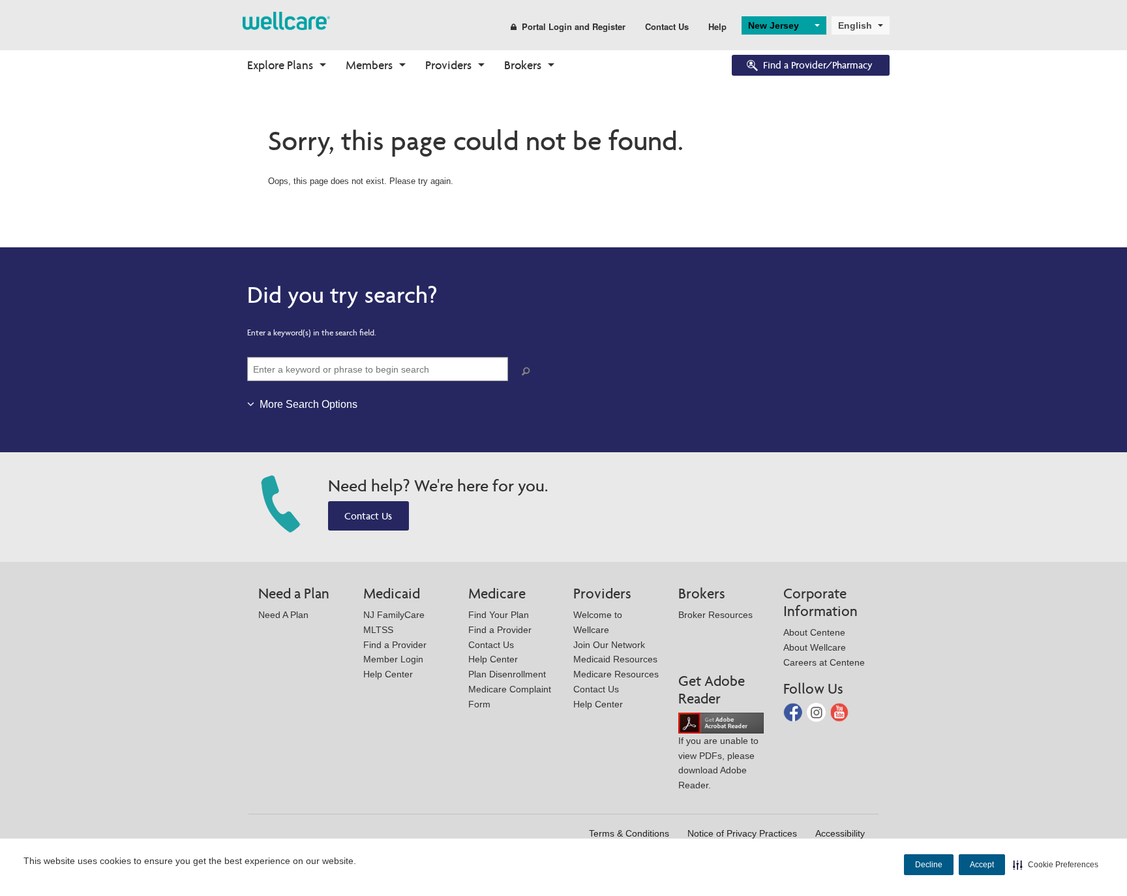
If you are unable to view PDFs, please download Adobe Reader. (718, 762)
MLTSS (378, 630)
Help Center (388, 674)
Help (717, 26)
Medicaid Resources (615, 659)
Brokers (522, 64)
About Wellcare (814, 647)
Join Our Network (609, 645)
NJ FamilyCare (394, 615)
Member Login (393, 659)
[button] (1055, 864)
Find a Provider (395, 645)
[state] (286, 19)
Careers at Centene (824, 662)
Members (369, 64)
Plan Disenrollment (507, 674)
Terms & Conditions (629, 833)
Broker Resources (715, 615)
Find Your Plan (498, 615)
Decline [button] (928, 864)
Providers (448, 64)
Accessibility (840, 833)
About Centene (814, 632)
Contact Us (667, 26)
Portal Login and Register (573, 26)
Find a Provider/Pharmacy (818, 65)
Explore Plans (280, 64)
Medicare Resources (616, 674)
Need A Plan (283, 615)
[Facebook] (794, 711)
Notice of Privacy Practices (742, 833)
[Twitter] (817, 711)
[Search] (528, 371)
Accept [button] (982, 864)
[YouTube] (839, 711)
